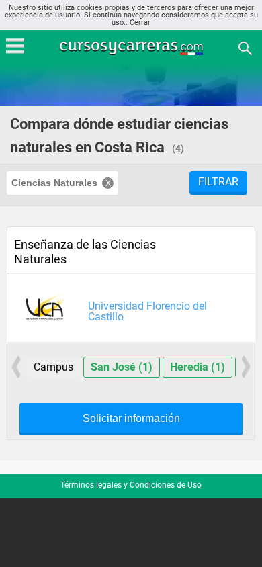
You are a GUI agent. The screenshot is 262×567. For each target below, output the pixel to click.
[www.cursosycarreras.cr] (132, 47)
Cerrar (140, 22)
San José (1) (121, 367)
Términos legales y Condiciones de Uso (131, 485)
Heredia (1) (197, 367)
